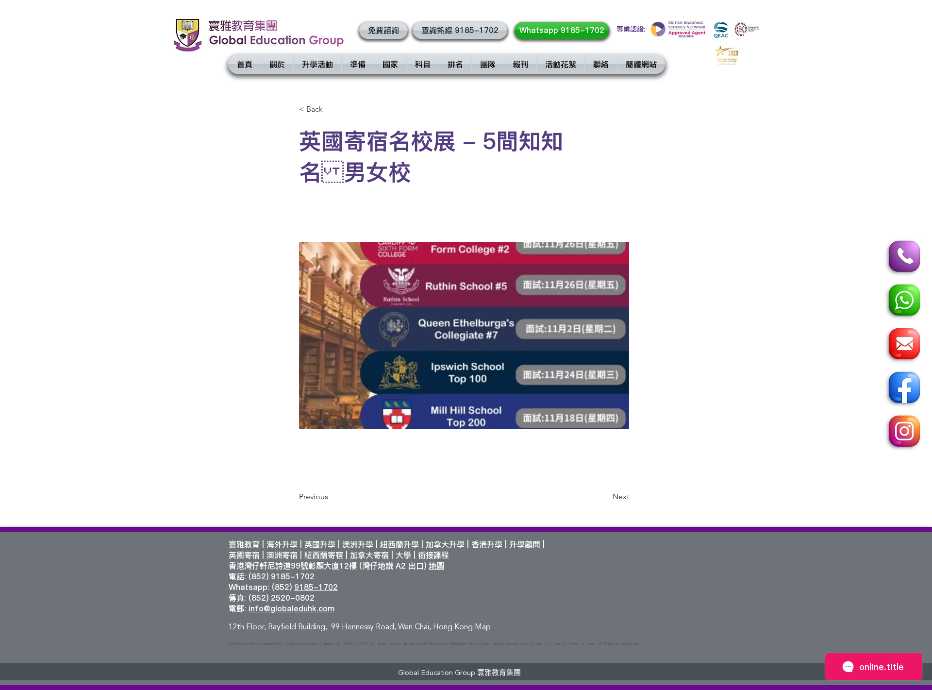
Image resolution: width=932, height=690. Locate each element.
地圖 (436, 565)
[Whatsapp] (902, 301)
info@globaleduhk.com (291, 608)
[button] (383, 30)
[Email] (902, 345)
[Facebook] (902, 389)
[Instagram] (902, 432)
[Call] (902, 257)
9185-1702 (293, 576)
